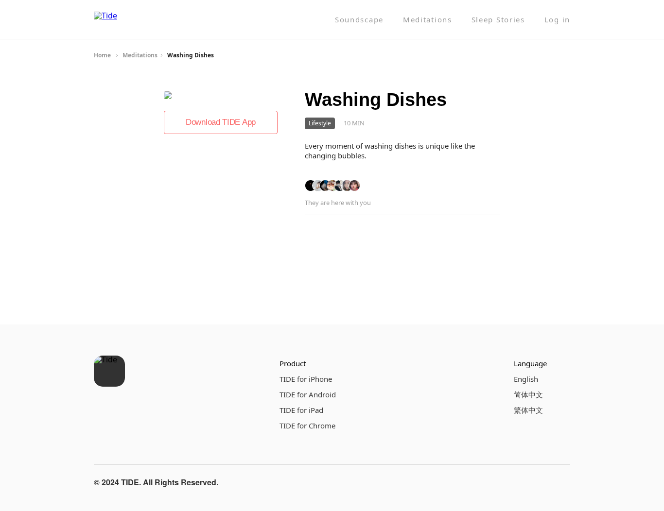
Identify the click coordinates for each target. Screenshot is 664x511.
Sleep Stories (498, 19)
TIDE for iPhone (306, 379)
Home (102, 55)
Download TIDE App (221, 122)
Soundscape (359, 19)
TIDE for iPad (301, 410)
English (526, 379)
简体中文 (528, 394)
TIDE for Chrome (307, 425)
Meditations (427, 19)
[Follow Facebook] (514, 482)
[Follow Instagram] (537, 482)
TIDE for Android (308, 394)
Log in (557, 19)
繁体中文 (528, 410)
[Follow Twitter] (560, 482)
